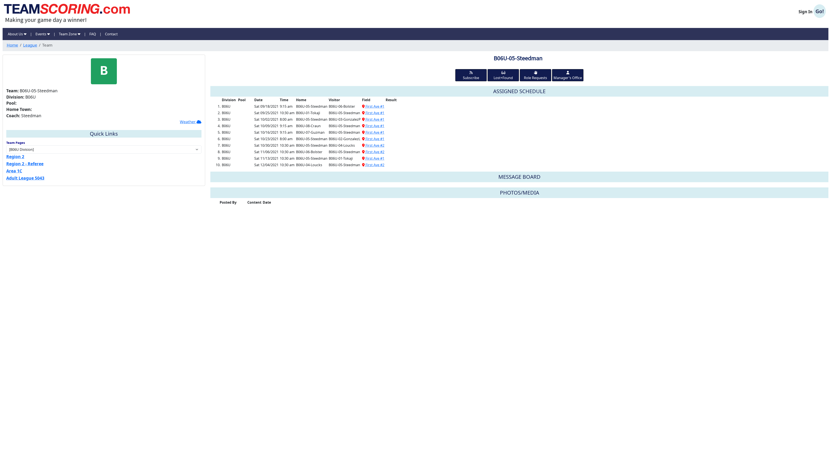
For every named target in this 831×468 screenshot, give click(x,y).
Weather (188, 121)
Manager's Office (568, 77)
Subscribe (471, 77)
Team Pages (15, 142)
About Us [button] (16, 34)
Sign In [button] (811, 11)
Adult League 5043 (25, 178)
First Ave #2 (374, 145)
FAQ (92, 34)
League (30, 45)
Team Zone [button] (68, 34)
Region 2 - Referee (24, 164)
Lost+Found (503, 77)
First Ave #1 (374, 106)
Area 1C (14, 171)
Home (12, 45)
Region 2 (15, 156)
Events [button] (41, 34)
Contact (111, 34)
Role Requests (535, 77)
